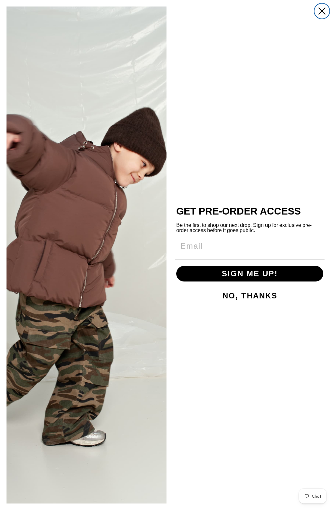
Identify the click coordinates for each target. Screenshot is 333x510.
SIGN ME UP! (250, 273)
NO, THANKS (249, 295)
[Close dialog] (322, 11)
